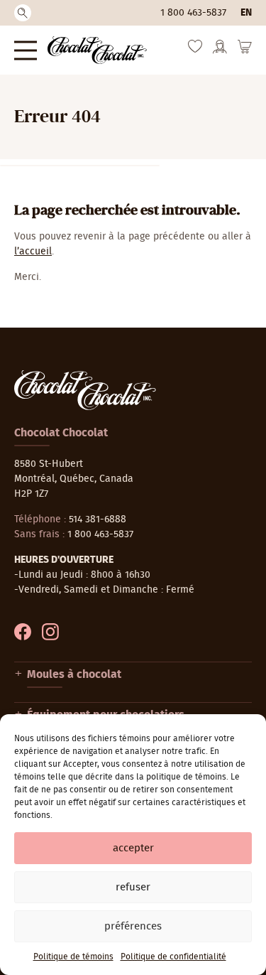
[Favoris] (195, 49)
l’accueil (33, 252)
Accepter (133, 848)
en (246, 13)
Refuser (133, 887)
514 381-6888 (97, 519)
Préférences (133, 926)
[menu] (25, 50)
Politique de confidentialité (173, 956)
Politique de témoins (73, 956)
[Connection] (220, 51)
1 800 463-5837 (193, 13)
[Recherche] (22, 12)
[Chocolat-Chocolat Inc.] (97, 50)
